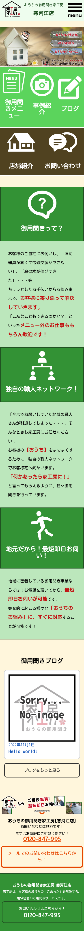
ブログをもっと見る (42, 770)
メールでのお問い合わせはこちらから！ (42, 856)
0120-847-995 (42, 839)
